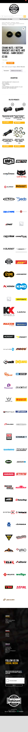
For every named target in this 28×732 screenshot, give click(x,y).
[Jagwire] (21, 273)
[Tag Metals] (21, 511)
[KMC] (21, 286)
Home (3, 22)
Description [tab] (6, 70)
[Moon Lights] (21, 336)
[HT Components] (21, 261)
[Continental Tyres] (21, 186)
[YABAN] (9, 587)
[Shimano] (9, 449)
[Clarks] (9, 186)
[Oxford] (21, 374)
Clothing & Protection (10, 650)
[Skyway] (21, 449)
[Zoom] (9, 599)
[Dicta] (21, 211)
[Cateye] (21, 173)
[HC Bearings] (9, 261)
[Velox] (9, 561)
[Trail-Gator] (21, 536)
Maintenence (8, 648)
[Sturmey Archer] (9, 486)
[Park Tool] (21, 386)
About (6, 619)
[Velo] (21, 549)
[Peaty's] (9, 399)
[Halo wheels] (21, 248)
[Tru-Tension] (9, 549)
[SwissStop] (21, 499)
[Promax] (9, 411)
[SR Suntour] (21, 461)
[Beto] (21, 161)
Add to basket (10, 63)
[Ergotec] (9, 236)
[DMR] (9, 223)
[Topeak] (9, 536)
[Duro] (21, 223)
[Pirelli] (21, 399)
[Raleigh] (9, 424)
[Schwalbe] (21, 436)
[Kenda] (9, 286)
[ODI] (9, 361)
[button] (23, 28)
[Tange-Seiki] (9, 524)
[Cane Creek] (9, 173)
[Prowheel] (21, 411)
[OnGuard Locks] (21, 361)
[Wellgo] (21, 574)
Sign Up (14, 685)
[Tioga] (21, 524)
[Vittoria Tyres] (21, 561)
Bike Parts (8, 22)
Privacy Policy (8, 621)
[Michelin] (21, 323)
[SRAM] (9, 474)
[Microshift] (9, 336)
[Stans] (21, 474)
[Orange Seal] (9, 374)
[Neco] (21, 349)
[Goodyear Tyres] (21, 236)
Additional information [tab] (16, 70)
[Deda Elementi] (21, 198)
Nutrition (7, 652)
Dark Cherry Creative (17, 710)
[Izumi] (9, 273)
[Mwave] (9, 349)
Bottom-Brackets (21, 66)
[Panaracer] (9, 386)
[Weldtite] (9, 574)
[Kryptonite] (21, 298)
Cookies (7, 622)
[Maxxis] (9, 323)
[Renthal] (21, 424)
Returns (7, 634)
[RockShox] (9, 436)
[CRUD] (9, 198)
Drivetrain (13, 22)
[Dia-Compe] (9, 211)
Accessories (8, 647)
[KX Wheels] (9, 311)
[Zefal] (21, 587)
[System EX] (9, 511)
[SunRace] (21, 486)
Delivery (7, 633)
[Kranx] (9, 298)
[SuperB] (9, 499)
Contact (7, 636)
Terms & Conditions (10, 620)
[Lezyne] (21, 311)
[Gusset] (9, 248)
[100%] (9, 161)
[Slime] (9, 461)
